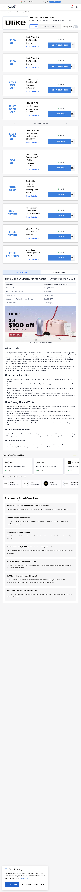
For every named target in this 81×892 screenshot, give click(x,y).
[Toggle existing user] (75, 26)
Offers (56, 26)
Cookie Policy (24, 878)
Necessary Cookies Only (34, 885)
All (34, 26)
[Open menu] (4, 7)
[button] (15, 22)
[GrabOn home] (12, 7)
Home (6, 12)
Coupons (44, 26)
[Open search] (76, 7)
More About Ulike (21, 272)
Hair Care (19, 12)
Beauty (12, 12)
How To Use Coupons (59, 272)
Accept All (11, 885)
